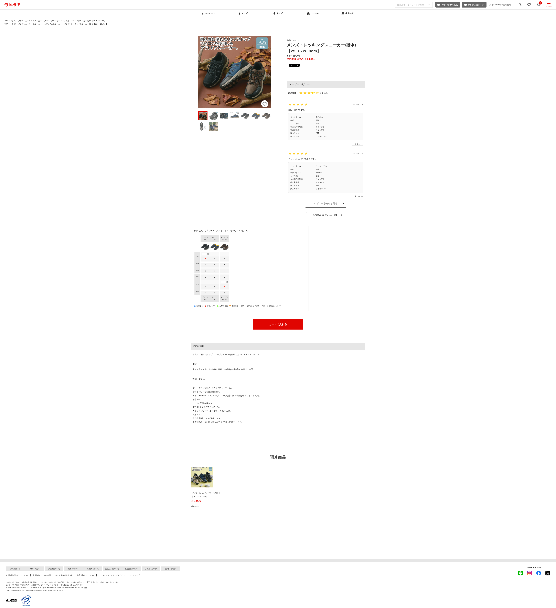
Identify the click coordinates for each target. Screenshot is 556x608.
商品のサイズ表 (253, 306)
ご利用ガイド (15, 569)
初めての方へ (34, 569)
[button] (269, 75)
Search (429, 4)
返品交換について (132, 569)
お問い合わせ (170, 569)
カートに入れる (278, 324)
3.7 (321, 93)
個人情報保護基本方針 (64, 575)
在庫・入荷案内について (271, 306)
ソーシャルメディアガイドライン (112, 575)
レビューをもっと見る (325, 203)
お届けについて (93, 569)
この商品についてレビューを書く (326, 215)
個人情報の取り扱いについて (17, 575)
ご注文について (54, 569)
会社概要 (47, 575)
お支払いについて (112, 569)
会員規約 (36, 575)
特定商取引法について (85, 575)
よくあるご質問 (151, 569)
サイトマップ (134, 575)
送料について (73, 569)
